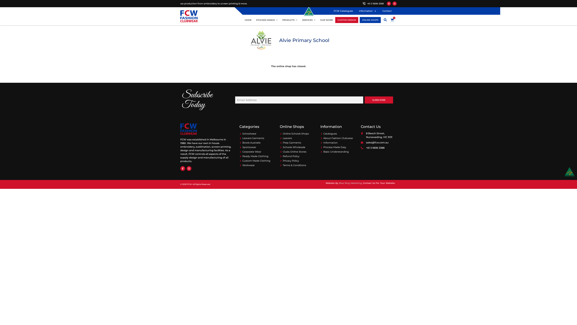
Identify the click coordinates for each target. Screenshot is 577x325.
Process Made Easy (334, 147)
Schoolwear (249, 133)
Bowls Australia (251, 142)
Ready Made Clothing (255, 156)
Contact (387, 10)
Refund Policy (291, 156)
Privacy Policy (291, 160)
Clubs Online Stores (294, 151)
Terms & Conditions (294, 165)
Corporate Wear (251, 151)
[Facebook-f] (389, 4)
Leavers (287, 138)
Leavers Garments (253, 138)
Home (248, 20)
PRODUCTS (288, 20)
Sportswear (249, 147)
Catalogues (330, 133)
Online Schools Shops (296, 133)
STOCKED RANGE (265, 20)
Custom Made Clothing (256, 160)
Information (366, 10)
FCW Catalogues (343, 10)
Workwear (248, 165)
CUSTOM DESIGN (346, 20)
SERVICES (307, 20)
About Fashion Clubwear (338, 138)
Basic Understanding (336, 151)
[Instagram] (394, 4)
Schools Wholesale (294, 147)
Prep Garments (292, 142)
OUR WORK (326, 20)
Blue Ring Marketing (350, 183)
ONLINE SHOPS (370, 20)
